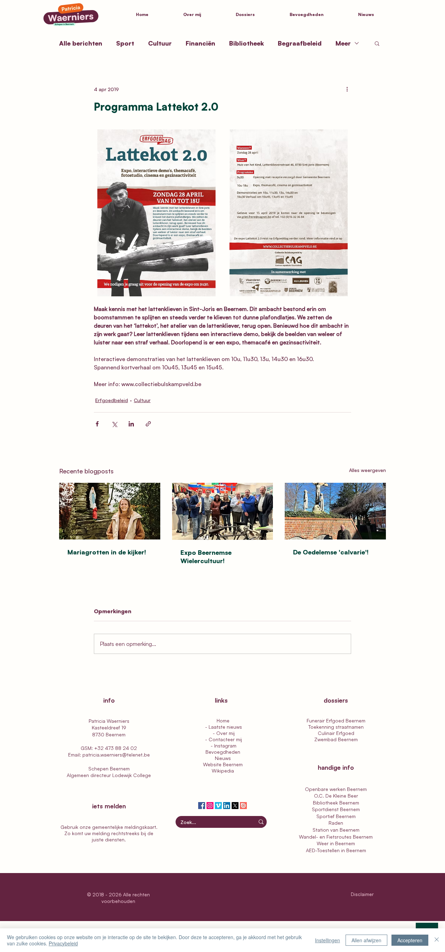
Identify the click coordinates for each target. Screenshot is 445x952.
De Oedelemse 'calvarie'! (331, 552)
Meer (343, 43)
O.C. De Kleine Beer (336, 796)
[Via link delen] (148, 424)
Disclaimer (363, 894)
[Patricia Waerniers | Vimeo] (218, 805)
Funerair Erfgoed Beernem (336, 720)
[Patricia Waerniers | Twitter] (235, 805)
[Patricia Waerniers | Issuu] (243, 805)
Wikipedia (223, 771)
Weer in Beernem (336, 843)
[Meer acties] (347, 89)
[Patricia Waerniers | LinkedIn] (226, 805)
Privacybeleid (63, 943)
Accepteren (409, 940)
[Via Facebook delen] (97, 424)
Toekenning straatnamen (336, 727)
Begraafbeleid (300, 43)
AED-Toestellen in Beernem (336, 850)
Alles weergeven (367, 470)
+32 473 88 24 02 (115, 748)
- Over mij (223, 733)
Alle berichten (80, 43)
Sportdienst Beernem (336, 809)
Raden (336, 823)
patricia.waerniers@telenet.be (116, 755)
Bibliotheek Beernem (336, 803)
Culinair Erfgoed (336, 733)
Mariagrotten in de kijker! (106, 552)
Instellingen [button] (327, 940)
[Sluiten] (436, 940)
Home (223, 720)
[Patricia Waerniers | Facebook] (201, 805)
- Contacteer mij (223, 739)
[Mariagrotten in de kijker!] (109, 511)
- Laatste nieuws (223, 727)
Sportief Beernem (336, 816)
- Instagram (222, 746)
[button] (257, 14)
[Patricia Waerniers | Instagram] (210, 805)
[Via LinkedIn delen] (131, 424)
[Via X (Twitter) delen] (114, 424)
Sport (125, 43)
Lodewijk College (131, 775)
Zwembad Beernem (336, 739)
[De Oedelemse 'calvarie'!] (335, 511)
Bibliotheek (246, 43)
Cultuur (160, 43)
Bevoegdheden (222, 752)
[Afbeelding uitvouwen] (156, 212)
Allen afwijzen (366, 940)
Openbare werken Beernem (336, 789)
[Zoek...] (261, 822)
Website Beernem (223, 764)
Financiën (200, 43)
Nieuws (223, 758)
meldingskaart (140, 827)
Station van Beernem (336, 830)
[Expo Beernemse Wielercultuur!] (222, 511)
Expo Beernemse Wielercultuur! (206, 557)
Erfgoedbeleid (111, 400)
